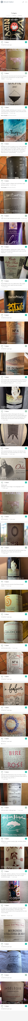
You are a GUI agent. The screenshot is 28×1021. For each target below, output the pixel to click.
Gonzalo (4, 187)
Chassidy (5, 115)
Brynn (2, 115)
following (20, 15)
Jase (2, 187)
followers (14, 15)
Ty (1, 743)
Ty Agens (6, 42)
